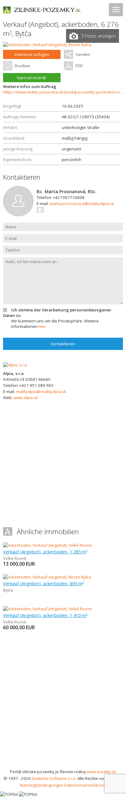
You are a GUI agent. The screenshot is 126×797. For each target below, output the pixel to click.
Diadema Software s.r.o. (54, 778)
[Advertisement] (63, 702)
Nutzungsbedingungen (41, 785)
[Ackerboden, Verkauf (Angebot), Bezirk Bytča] (47, 44)
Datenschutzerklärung (85, 785)
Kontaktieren (63, 344)
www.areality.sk (101, 771)
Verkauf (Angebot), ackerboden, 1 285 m (45, 552)
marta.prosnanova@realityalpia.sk (82, 203)
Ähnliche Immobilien (48, 531)
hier (42, 326)
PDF (79, 65)
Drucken (22, 65)
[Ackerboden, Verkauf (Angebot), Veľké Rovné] (47, 545)
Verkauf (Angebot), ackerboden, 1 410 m (45, 615)
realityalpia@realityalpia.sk (41, 391)
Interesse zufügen (32, 54)
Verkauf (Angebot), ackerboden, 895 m (43, 583)
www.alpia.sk (25, 397)
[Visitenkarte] (40, 210)
